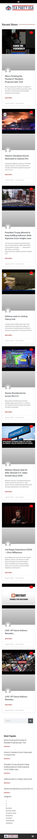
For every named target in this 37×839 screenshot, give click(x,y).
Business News (11, 811)
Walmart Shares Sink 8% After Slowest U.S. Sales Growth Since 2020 (16, 473)
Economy (9, 818)
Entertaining (10, 820)
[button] (18, 1)
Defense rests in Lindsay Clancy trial (18, 779)
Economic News (11, 813)
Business (9, 808)
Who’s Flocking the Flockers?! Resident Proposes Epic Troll (14, 79)
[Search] (30, 720)
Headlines (9, 823)
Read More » (9, 98)
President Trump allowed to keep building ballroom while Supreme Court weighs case (18, 235)
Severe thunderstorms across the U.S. (18, 789)
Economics (9, 815)
